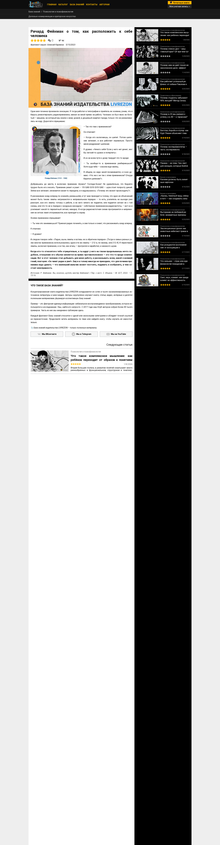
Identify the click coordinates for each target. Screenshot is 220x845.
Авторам (104, 4)
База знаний (77, 4)
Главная (51, 4)
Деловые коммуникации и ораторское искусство (52, 16)
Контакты (91, 4)
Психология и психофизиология (58, 11)
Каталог (63, 4)
